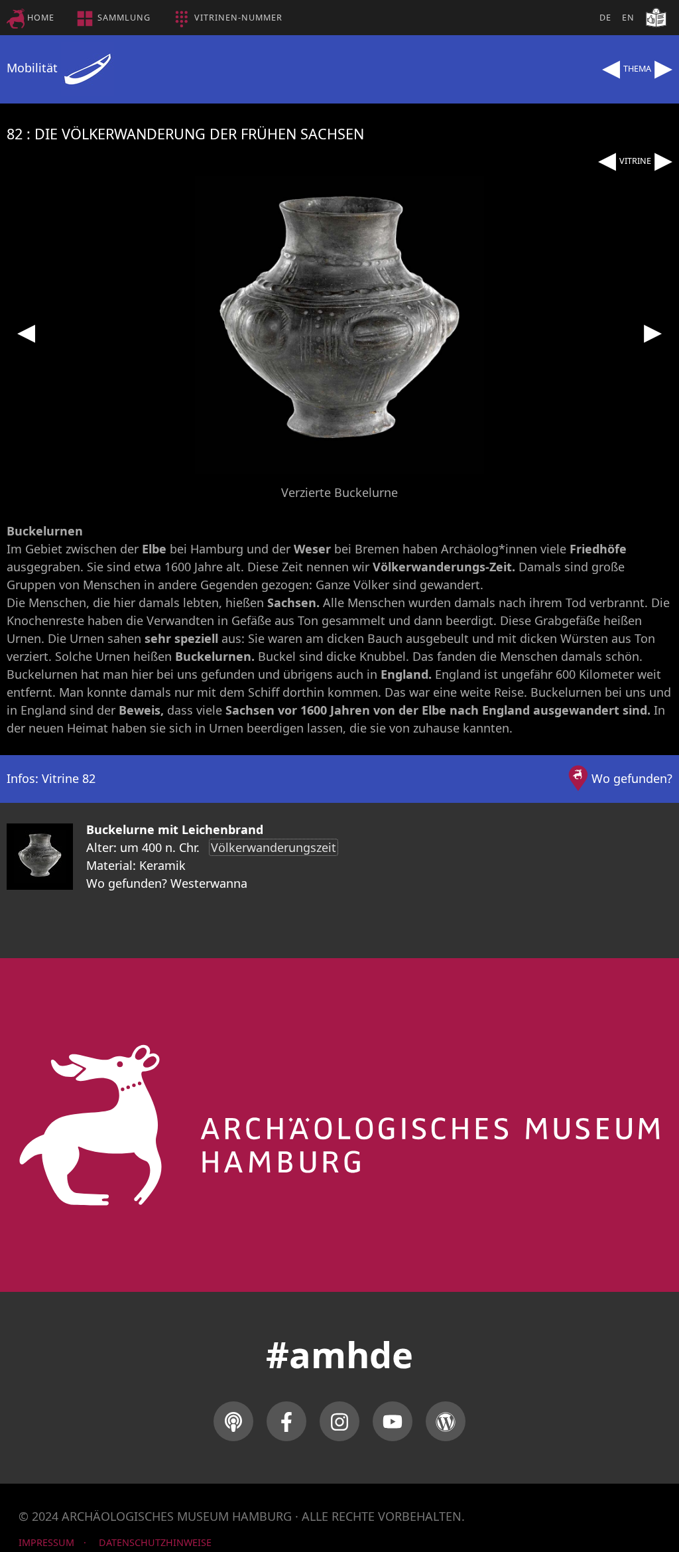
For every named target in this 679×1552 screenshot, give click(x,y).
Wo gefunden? (631, 778)
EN (628, 17)
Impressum (46, 1542)
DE (605, 17)
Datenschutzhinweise (155, 1542)
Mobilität (34, 68)
